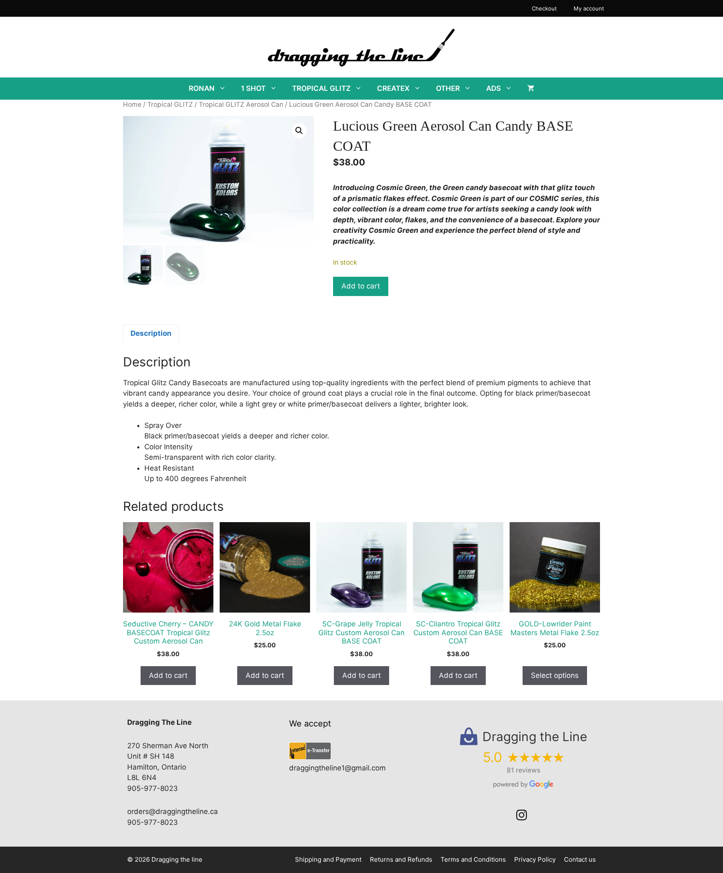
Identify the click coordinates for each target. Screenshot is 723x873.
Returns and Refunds (401, 859)
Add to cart (360, 286)
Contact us (580, 859)
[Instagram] (522, 815)
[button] (299, 130)
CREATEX (393, 88)
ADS (493, 88)
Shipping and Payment (328, 859)
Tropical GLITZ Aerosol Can (241, 104)
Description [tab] (151, 333)
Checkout (544, 8)
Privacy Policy (535, 859)
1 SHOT (253, 88)
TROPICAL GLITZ (321, 88)
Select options (555, 675)
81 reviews (523, 770)
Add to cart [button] (168, 675)
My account (589, 8)
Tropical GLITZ (170, 104)
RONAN (202, 88)
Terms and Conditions (473, 859)
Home (132, 104)
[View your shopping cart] (531, 88)
